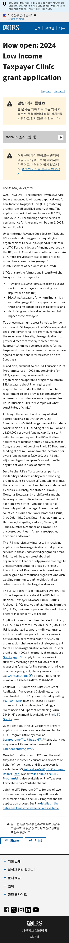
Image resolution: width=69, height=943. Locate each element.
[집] (11, 27)
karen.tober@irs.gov (16, 749)
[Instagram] (21, 909)
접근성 (34, 937)
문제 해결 (14, 878)
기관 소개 (14, 861)
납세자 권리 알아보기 (22, 870)
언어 (11, 886)
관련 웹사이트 (17, 894)
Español (59, 91)
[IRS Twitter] (14, 909)
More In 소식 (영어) (21, 137)
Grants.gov (10, 657)
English (46, 91)
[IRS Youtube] (35, 909)
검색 (37, 28)
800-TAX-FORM (12, 701)
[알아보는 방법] (34, 17)
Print (38, 840)
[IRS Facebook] (6, 909)
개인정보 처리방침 (34, 931)
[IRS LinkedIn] (28, 909)
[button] (49, 28)
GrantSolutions (18, 676)
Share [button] (14, 840)
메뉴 (62, 28)
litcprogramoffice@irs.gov (20, 740)
